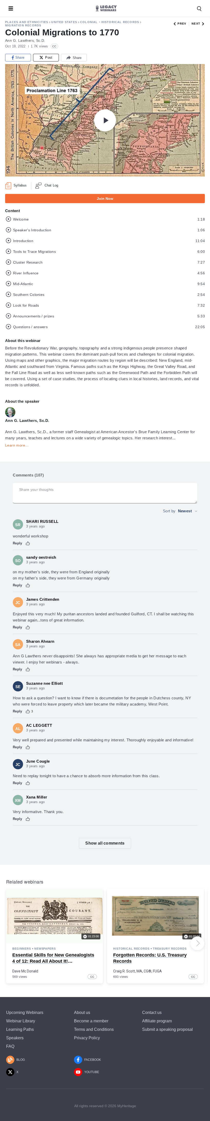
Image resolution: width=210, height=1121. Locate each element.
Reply (17, 543)
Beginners (21, 948)
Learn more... (16, 445)
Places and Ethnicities (26, 22)
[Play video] (105, 120)
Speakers (15, 1038)
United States (64, 22)
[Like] (28, 543)
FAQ (10, 1046)
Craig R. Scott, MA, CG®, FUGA (137, 971)
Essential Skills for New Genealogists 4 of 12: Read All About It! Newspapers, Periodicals (53, 961)
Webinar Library (20, 1021)
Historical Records (120, 22)
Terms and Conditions (94, 1029)
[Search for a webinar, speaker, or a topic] (199, 8)
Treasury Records (170, 948)
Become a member (91, 1021)
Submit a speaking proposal (167, 1029)
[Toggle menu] (10, 8)
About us (82, 1012)
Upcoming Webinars (24, 1012)
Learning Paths (20, 1029)
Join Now (105, 198)
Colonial (89, 22)
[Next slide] (197, 943)
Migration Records (23, 25)
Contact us (152, 1012)
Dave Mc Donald (25, 971)
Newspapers (45, 948)
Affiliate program (157, 1021)
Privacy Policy (87, 1038)
